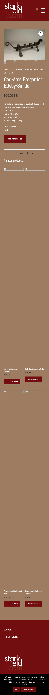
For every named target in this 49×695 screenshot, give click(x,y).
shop (11, 70)
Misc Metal (24, 70)
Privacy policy (29, 690)
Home (6, 70)
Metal (17, 70)
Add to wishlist (15, 139)
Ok (16, 690)
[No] (45, 684)
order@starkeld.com (12, 637)
